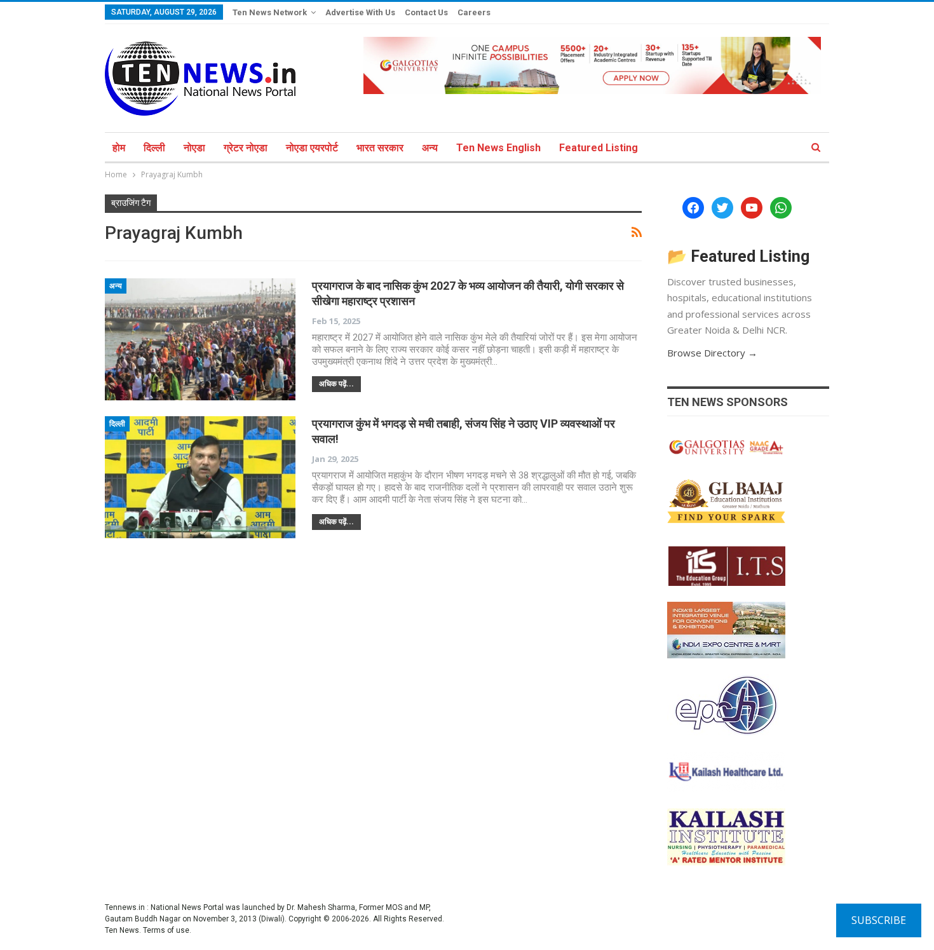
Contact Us (426, 12)
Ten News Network (270, 12)
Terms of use (166, 930)
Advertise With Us (360, 12)
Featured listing (598, 148)
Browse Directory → (712, 352)
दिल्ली (154, 148)
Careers (474, 12)
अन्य (430, 148)
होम (118, 148)
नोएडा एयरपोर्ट (312, 148)
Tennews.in (125, 907)
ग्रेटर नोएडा (245, 148)
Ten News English (498, 148)
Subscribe (878, 920)
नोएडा (194, 148)
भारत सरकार (379, 148)
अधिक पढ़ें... (336, 383)
